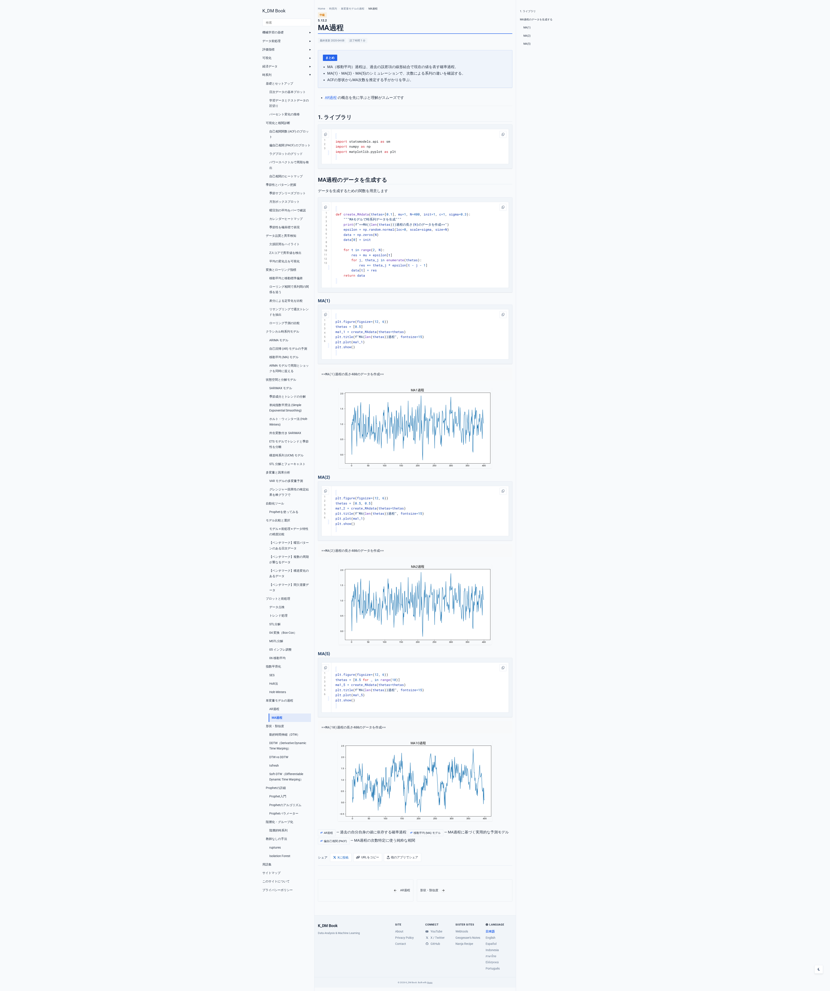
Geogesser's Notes (467, 937)
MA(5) (527, 43)
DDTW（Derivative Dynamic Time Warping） (287, 745)
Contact (400, 943)
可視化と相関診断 (278, 123)
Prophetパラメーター (283, 813)
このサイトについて (276, 881)
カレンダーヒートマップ (286, 218)
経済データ (270, 66)
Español (491, 943)
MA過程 (277, 717)
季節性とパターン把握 (281, 184)
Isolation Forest (279, 856)
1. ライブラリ (528, 11)
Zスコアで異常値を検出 (285, 253)
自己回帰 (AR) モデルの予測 (288, 348)
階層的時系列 (278, 830)
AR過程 (274, 709)
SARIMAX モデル (280, 388)
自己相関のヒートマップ (286, 176)
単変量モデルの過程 (279, 700)
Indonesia (492, 950)
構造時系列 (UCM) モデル (286, 455)
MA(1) (527, 27)
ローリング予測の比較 (284, 323)
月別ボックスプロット (284, 201)
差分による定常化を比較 (286, 300)
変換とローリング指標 (281, 269)
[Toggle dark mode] (818, 969)
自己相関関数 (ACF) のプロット (289, 134)
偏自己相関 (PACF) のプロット (290, 145)
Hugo (429, 982)
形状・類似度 (275, 726)
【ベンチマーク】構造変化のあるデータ (289, 573)
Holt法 (273, 683)
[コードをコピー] (325, 134)
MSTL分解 (276, 641)
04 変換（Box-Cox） (283, 632)
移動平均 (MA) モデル (284, 357)
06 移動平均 (277, 658)
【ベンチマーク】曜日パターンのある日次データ (289, 545)
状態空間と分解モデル (281, 379)
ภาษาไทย (491, 956)
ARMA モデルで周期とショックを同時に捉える (289, 368)
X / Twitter (437, 937)
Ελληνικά (492, 962)
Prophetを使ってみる (283, 512)
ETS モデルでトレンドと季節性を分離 (289, 444)
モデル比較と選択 (278, 520)
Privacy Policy (404, 937)
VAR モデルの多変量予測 (286, 481)
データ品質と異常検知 (281, 235)
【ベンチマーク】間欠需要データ (289, 587)
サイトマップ (271, 873)
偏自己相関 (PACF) (335, 841)
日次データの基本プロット (287, 92)
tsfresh (274, 765)
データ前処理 (271, 41)
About (399, 931)
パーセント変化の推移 (284, 114)
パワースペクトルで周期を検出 (289, 164)
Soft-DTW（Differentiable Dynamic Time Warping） (286, 776)
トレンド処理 (278, 615)
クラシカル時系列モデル (282, 331)
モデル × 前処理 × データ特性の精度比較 (288, 531)
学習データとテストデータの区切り (289, 103)
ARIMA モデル (278, 340)
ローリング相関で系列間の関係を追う (289, 289)
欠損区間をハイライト (284, 244)
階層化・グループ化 (279, 822)
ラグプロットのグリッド (286, 153)
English (490, 937)
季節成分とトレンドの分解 (287, 396)
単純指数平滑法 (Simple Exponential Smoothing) (285, 407)
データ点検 (276, 607)
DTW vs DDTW (278, 757)
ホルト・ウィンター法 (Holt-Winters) (288, 421)
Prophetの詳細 (276, 788)
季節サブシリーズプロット (287, 193)
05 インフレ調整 (280, 649)
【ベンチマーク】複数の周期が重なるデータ (289, 559)
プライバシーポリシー (277, 890)
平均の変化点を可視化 (284, 261)
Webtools (461, 931)
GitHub (435, 943)
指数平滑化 (273, 666)
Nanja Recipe (464, 943)
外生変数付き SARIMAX (285, 433)
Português (493, 968)
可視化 (266, 58)
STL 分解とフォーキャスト (287, 464)
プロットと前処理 (278, 598)
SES (271, 675)
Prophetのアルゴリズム (285, 805)
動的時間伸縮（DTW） (284, 734)
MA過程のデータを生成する (536, 19)
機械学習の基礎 (273, 32)
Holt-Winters (277, 692)
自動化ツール (275, 503)
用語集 (266, 864)
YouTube (436, 931)
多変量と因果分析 (278, 472)
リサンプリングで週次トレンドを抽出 (289, 311)
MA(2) (527, 35)
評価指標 (268, 49)
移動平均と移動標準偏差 (286, 278)
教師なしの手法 (276, 839)
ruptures (275, 847)
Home (321, 8)
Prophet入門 (277, 796)
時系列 (266, 75)
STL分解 (275, 624)
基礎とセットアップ (279, 83)
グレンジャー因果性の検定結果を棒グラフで (289, 492)
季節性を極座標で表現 (284, 227)
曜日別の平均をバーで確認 (287, 210)
